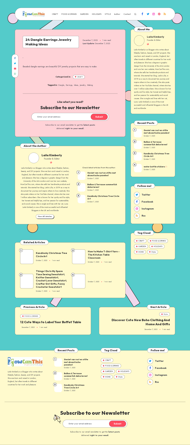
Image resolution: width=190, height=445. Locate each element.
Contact (127, 14)
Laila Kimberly (52, 155)
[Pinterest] (159, 14)
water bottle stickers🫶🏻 (156, 166)
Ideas (76, 85)
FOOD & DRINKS (69, 14)
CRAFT (55, 14)
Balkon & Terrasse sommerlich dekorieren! (102, 185)
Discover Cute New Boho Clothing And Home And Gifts (141, 322)
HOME (141, 252)
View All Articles (45, 216)
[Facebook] (142, 14)
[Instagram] (153, 14)
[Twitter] (148, 14)
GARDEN (84, 14)
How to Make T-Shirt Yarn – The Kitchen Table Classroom (104, 254)
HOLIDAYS (96, 14)
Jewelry (82, 85)
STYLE (108, 14)
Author (117, 14)
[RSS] (165, 14)
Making (90, 85)
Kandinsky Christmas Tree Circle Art (103, 197)
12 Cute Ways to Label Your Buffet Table (50, 322)
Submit (99, 116)
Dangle (61, 85)
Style (153, 252)
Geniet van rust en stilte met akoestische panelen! (101, 174)
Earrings (69, 85)
